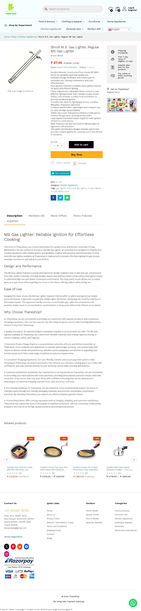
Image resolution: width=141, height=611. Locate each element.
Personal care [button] (73, 29)
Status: (82, 67)
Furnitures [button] (94, 21)
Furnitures (119, 526)
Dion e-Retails (92, 518)
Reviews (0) (36, 215)
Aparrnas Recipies (94, 522)
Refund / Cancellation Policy (60, 522)
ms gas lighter (94, 188)
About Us (51, 514)
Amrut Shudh (92, 511)
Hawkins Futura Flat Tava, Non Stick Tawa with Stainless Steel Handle (53, 468)
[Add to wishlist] (26, 462)
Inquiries (12, 221)
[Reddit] (19, 546)
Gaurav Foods (92, 514)
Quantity (54, 142)
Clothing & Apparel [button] (72, 21)
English (116, 29)
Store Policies (82, 215)
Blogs (49, 538)
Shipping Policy (54, 530)
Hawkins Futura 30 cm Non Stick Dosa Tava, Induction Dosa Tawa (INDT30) (85, 468)
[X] (6, 546)
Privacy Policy (53, 518)
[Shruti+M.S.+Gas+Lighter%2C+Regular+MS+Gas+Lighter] (60, 197)
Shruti (60, 55)
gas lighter (61, 188)
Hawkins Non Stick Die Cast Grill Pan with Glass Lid (19, 468)
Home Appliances (116, 21)
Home (49, 511)
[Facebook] (26, 546)
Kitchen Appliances (51, 29)
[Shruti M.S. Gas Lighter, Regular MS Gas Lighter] (53, 197)
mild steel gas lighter (76, 188)
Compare (82, 163)
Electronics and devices (126, 530)
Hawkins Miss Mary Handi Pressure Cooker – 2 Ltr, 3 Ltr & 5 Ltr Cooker (120, 468)
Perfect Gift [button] (94, 29)
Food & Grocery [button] (47, 21)
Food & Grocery (122, 511)
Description (14, 215)
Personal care (121, 514)
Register (132, 10)
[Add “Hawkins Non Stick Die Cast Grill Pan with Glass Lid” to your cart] (14, 462)
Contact (50, 534)
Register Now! (113, 92)
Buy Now (76, 154)
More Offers (59, 215)
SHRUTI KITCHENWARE (67, 67)
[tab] (14, 217)
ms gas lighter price (60, 191)
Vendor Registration (13, 537)
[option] (20, 458)
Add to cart (81, 144)
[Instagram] (6, 554)
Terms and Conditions (57, 526)
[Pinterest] (13, 546)
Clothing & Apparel (123, 522)
